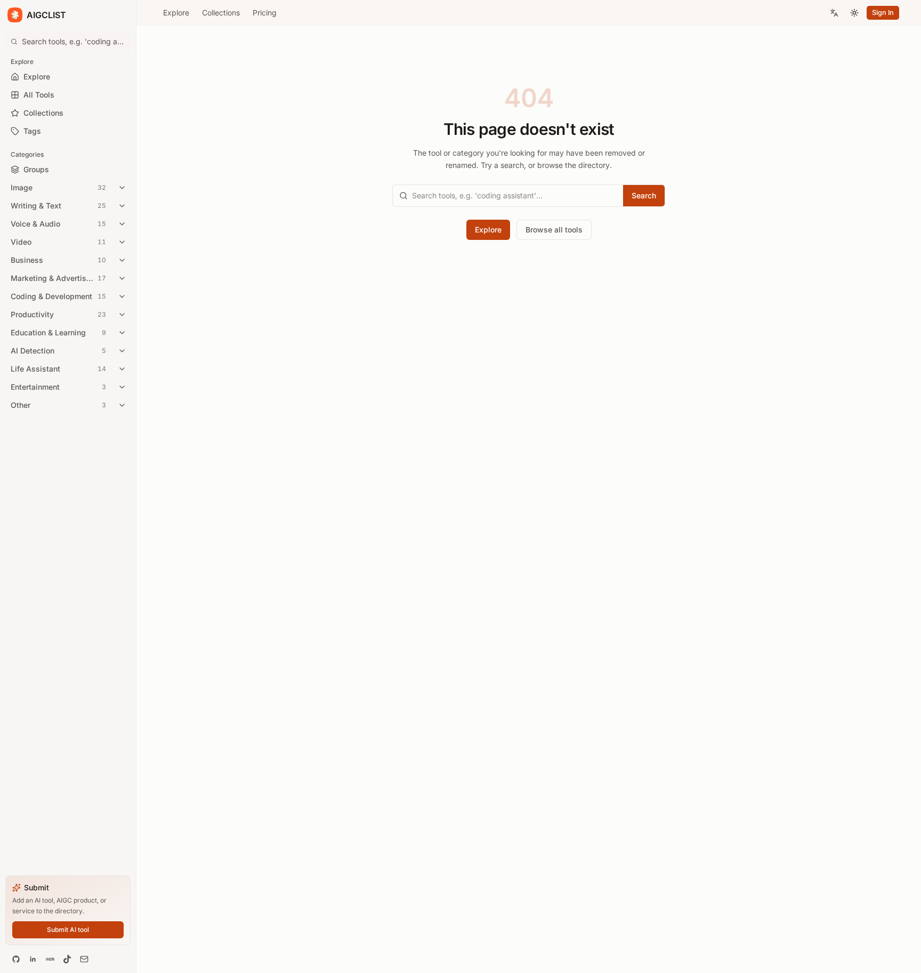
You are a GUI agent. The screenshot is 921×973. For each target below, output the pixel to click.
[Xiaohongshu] (50, 959)
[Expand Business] (122, 260)
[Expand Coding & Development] (122, 296)
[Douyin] (67, 959)
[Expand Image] (122, 187)
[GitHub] (16, 959)
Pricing (265, 12)
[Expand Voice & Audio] (122, 223)
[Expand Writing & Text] (122, 205)
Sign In (883, 13)
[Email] (84, 959)
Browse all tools (554, 229)
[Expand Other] (122, 405)
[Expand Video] (122, 242)
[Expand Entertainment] (122, 387)
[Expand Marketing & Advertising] (122, 278)
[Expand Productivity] (122, 314)
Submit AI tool (68, 930)
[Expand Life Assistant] (122, 368)
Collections (221, 12)
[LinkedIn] (33, 959)
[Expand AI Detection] (122, 350)
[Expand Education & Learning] (122, 332)
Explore (176, 12)
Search (644, 195)
